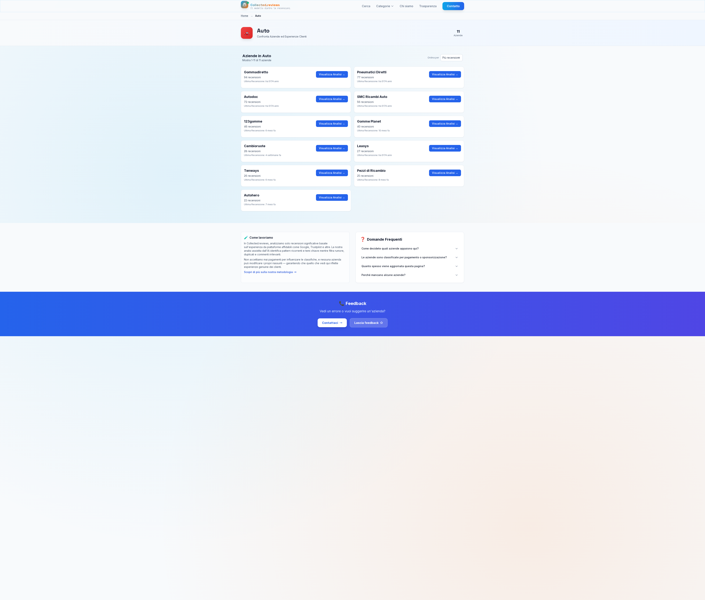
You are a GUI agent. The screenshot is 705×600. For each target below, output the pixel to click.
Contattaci (330, 323)
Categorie (383, 6)
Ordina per (433, 57)
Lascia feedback (366, 323)
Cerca (366, 6)
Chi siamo (406, 6)
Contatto (453, 6)
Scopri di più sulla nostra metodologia (268, 272)
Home (244, 15)
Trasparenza (428, 6)
